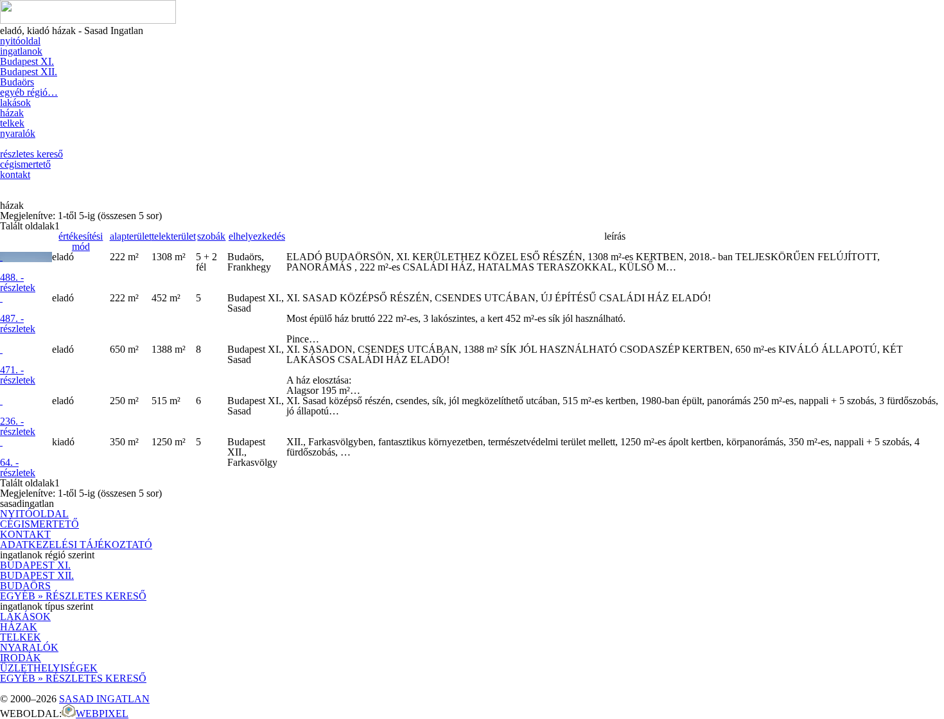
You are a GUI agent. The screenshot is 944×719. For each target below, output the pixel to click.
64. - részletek (17, 467)
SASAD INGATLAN (104, 698)
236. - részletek (17, 426)
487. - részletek (17, 323)
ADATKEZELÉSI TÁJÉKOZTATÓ (76, 544)
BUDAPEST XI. (35, 565)
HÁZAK (18, 626)
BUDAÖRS (25, 585)
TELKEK (20, 637)
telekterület (174, 236)
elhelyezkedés (257, 236)
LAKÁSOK (25, 616)
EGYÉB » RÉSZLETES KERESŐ (73, 595)
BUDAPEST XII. (37, 575)
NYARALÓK (29, 647)
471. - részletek (17, 375)
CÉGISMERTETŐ (39, 524)
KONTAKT (25, 534)
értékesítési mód (80, 241)
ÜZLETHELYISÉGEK (49, 667)
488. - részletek (17, 282)
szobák (211, 236)
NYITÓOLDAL (34, 513)
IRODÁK (20, 657)
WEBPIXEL (102, 713)
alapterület (131, 236)
